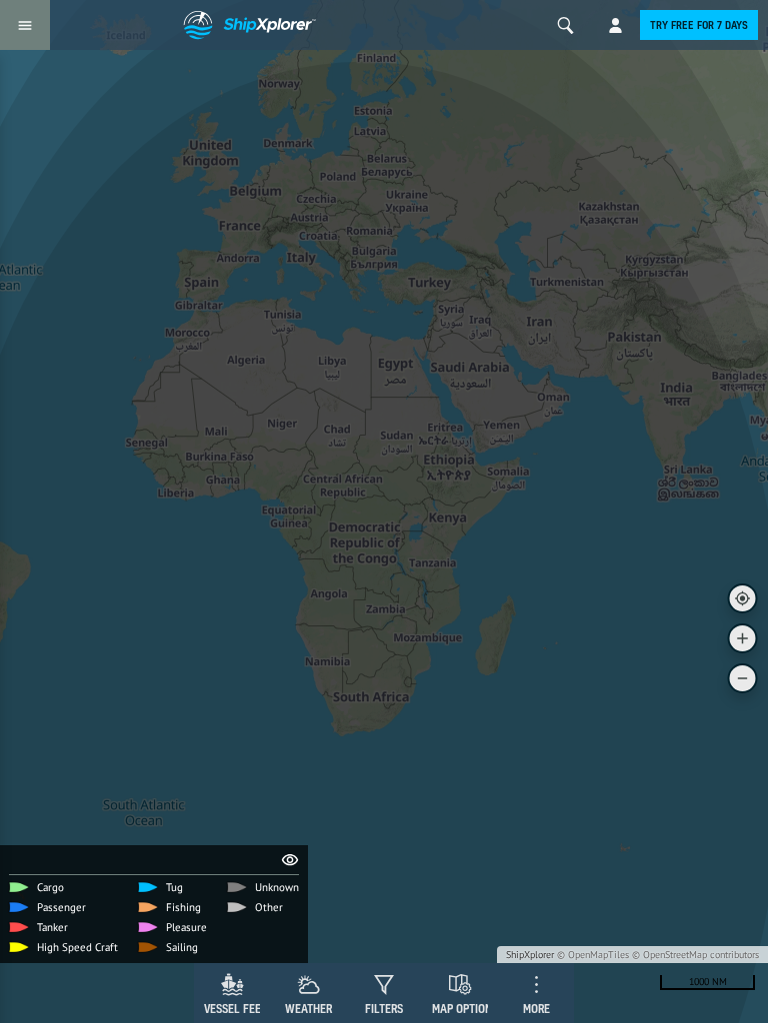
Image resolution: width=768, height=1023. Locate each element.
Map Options (465, 1008)
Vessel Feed (236, 1008)
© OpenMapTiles (593, 954)
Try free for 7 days (699, 25)
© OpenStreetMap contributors (695, 954)
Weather (308, 1008)
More (536, 1008)
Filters (384, 1008)
